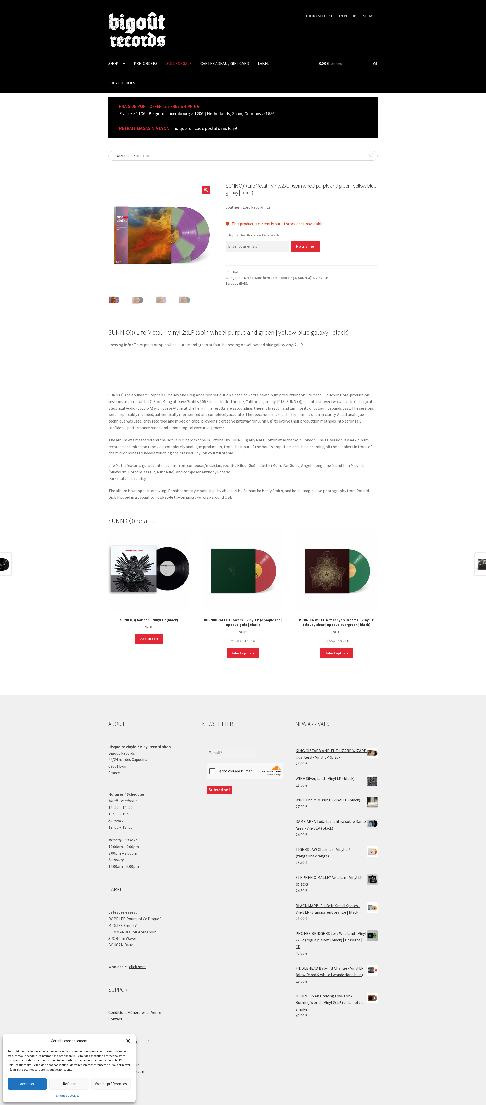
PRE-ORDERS (145, 63)
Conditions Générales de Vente (134, 1012)
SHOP (113, 63)
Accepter (27, 1083)
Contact (115, 1018)
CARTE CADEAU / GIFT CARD (224, 63)
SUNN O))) (306, 277)
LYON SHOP (347, 16)
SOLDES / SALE (179, 63)
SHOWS (369, 16)
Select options (242, 653)
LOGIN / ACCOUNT (319, 16)
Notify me (305, 246)
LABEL (263, 63)
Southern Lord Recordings (275, 277)
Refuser (69, 1083)
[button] (128, 1040)
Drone (248, 277)
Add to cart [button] (149, 638)
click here (137, 966)
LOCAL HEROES (121, 82)
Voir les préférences (111, 1083)
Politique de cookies (66, 1095)
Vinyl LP (322, 277)
